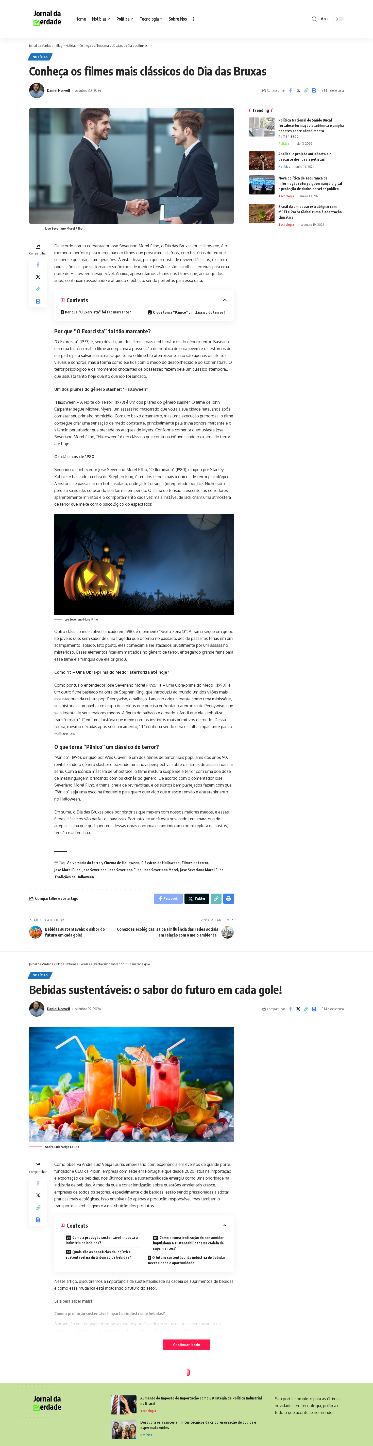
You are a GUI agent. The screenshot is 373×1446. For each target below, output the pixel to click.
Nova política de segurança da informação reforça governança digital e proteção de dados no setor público (310, 183)
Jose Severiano (94, 870)
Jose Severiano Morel (161, 870)
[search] (314, 19)
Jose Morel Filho (67, 870)
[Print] (313, 90)
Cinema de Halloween (121, 863)
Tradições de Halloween (74, 877)
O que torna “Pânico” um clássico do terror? (189, 312)
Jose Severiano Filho (125, 870)
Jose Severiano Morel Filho (202, 870)
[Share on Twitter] (298, 90)
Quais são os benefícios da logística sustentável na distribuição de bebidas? (98, 1254)
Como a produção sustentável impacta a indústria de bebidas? (102, 1240)
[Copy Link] (306, 90)
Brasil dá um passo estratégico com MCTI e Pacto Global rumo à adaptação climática (310, 211)
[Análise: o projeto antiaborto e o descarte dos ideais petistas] (262, 160)
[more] (193, 19)
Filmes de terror (195, 863)
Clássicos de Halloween (160, 863)
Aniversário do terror (84, 863)
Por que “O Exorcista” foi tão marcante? (98, 312)
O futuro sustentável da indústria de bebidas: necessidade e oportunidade (187, 1260)
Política (283, 143)
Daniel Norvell (58, 90)
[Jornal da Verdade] (48, 19)
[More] (313, 1431)
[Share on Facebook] (290, 90)
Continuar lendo (186, 1344)
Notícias (40, 57)
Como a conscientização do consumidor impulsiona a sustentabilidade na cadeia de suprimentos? (188, 1243)
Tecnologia (286, 196)
